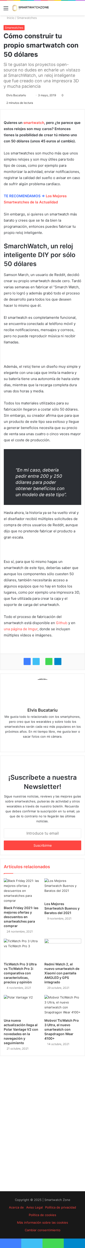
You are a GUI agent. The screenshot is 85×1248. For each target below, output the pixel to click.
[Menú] (6, 9)
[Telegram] (57, 661)
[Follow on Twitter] (28, 95)
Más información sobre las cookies (42, 1222)
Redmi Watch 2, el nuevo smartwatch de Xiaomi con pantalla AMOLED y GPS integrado (61, 973)
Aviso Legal (34, 1207)
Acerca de (16, 1207)
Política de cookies (42, 1215)
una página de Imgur (21, 629)
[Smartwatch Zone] (31, 8)
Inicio (10, 18)
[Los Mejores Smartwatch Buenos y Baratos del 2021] (62, 888)
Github (61, 623)
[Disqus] (42, 1123)
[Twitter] (36, 661)
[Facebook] (27, 661)
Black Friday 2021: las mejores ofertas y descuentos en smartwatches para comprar (21, 917)
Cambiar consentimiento (42, 1230)
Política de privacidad (60, 1207)
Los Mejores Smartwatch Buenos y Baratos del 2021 (62, 908)
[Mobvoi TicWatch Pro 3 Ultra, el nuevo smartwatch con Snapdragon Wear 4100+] (62, 1005)
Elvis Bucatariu (16, 95)
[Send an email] (31, 95)
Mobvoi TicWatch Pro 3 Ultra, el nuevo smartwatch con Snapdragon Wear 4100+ (61, 1029)
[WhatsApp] (48, 661)
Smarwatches (27, 18)
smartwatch (33, 122)
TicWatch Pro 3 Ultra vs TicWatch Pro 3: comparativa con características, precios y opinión (20, 973)
